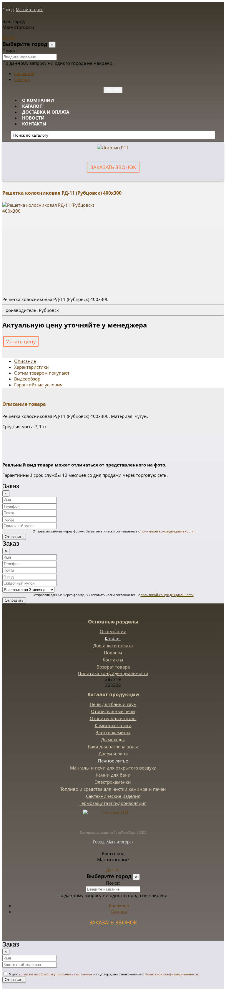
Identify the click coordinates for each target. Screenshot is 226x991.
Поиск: (9, 51)
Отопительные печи (113, 711)
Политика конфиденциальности (113, 673)
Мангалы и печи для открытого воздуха (113, 768)
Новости (33, 118)
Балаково (24, 73)
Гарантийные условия (38, 385)
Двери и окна (113, 754)
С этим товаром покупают (41, 373)
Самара (22, 79)
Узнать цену (21, 341)
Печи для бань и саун (113, 704)
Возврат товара (113, 667)
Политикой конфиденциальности (171, 974)
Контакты (34, 124)
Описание (25, 361)
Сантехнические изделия (113, 796)
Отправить (14, 537)
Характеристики (31, 367)
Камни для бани (113, 775)
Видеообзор (27, 379)
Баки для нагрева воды (113, 747)
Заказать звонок (113, 167)
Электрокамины (113, 732)
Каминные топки (113, 725)
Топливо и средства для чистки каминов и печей (113, 789)
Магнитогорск (29, 9)
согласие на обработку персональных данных (55, 974)
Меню (113, 89)
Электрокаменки (113, 782)
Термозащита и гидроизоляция (113, 803)
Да (5, 37)
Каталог (32, 106)
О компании (38, 100)
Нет (12, 37)
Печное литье (113, 761)
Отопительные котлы (113, 718)
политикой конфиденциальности (167, 531)
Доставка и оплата (45, 112)
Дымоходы (113, 739)
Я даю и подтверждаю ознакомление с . (103, 974)
